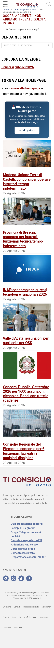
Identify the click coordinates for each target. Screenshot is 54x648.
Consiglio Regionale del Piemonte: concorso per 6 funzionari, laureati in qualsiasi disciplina (23, 451)
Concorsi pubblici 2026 (17, 67)
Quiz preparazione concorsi (27, 523)
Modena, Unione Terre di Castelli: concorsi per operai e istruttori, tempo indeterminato (26, 181)
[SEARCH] (49, 4)
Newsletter (46, 607)
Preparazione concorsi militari (28, 556)
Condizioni (7, 628)
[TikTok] (21, 578)
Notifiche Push (30, 617)
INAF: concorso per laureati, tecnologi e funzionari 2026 (25, 292)
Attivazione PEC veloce (24, 544)
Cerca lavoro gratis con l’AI (26, 540)
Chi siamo (7, 607)
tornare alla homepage (24, 88)
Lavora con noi (44, 617)
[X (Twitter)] (13, 578)
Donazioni (18, 628)
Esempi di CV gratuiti (23, 527)
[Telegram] (29, 578)
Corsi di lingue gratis (23, 548)
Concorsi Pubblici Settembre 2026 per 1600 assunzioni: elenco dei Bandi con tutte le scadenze (26, 394)
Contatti (17, 607)
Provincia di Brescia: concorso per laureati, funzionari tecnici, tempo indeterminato (23, 239)
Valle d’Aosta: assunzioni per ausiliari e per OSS (26, 340)
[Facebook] (6, 578)
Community (16, 617)
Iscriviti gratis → (27, 130)
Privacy (6, 617)
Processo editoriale (31, 607)
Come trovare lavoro (23, 552)
